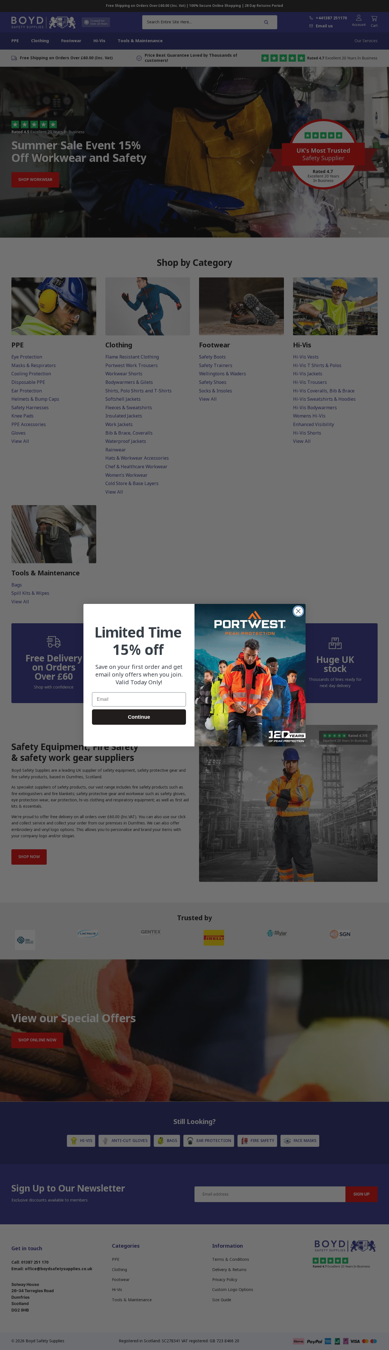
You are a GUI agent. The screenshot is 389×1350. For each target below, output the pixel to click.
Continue (139, 717)
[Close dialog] (298, 611)
